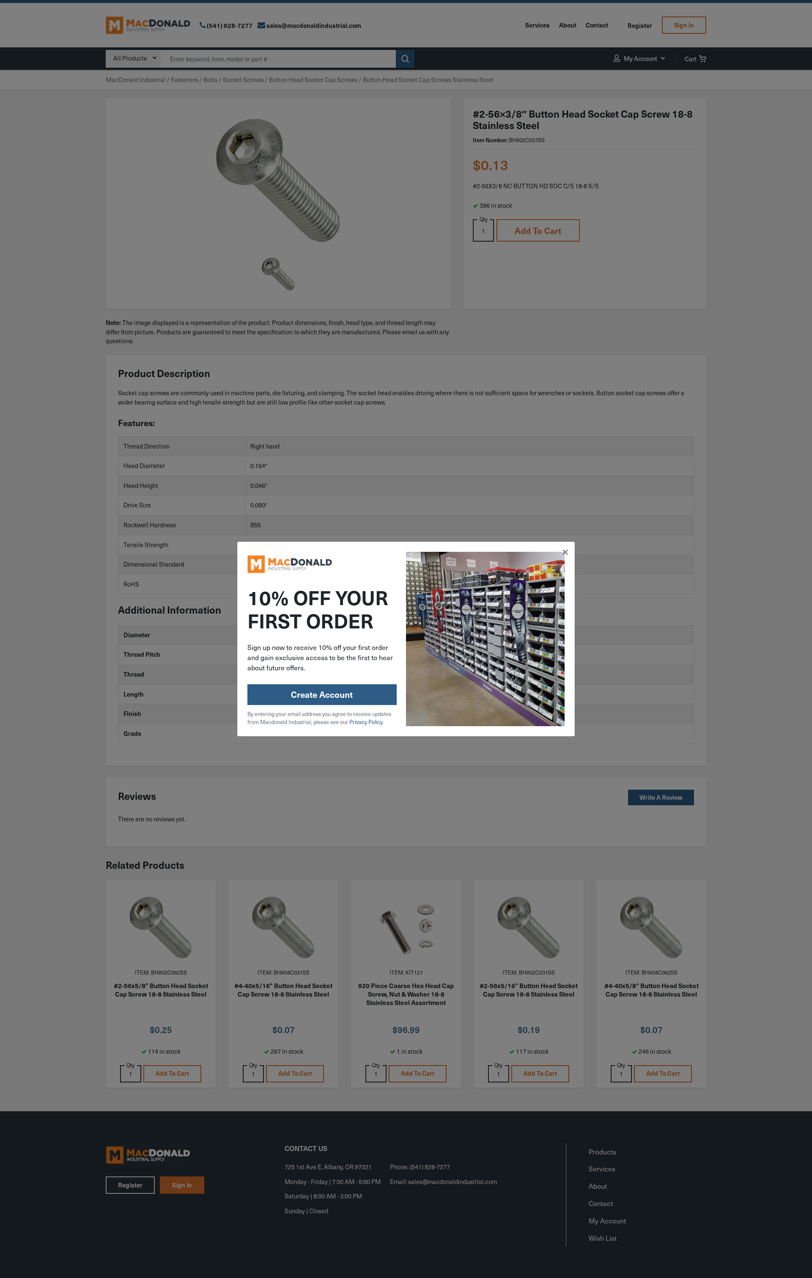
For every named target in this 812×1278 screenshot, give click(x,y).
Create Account (322, 694)
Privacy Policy (366, 722)
